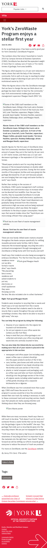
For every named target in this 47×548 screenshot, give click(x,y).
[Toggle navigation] (5, 20)
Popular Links (19, 9)
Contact (4, 529)
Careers (4, 543)
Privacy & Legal (6, 539)
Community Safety (7, 537)
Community (6, 478)
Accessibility (6, 541)
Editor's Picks (7, 462)
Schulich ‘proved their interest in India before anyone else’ (35, 498)
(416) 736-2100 (7, 531)
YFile (4, 15)
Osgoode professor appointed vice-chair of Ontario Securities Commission (13, 498)
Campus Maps (6, 533)
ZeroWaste (32, 449)
